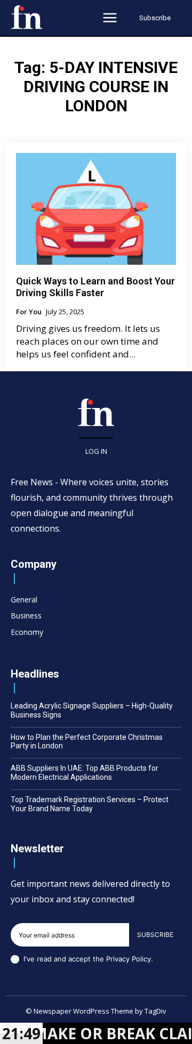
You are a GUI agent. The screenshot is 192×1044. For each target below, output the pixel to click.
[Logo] (27, 17)
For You (29, 312)
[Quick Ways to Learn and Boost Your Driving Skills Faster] (96, 209)
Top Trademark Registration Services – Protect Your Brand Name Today (90, 804)
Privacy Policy (128, 959)
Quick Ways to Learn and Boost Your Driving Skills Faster (95, 286)
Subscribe (155, 935)
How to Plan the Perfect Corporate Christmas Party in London (87, 742)
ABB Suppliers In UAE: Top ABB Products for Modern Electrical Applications (84, 772)
